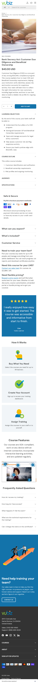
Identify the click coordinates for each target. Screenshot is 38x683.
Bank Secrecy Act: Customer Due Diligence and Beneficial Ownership (18, 15)
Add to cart (25, 106)
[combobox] (19, 7)
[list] (19, 36)
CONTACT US (8, 600)
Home (3, 13)
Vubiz (8, 675)
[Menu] (35, 3)
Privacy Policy (6, 678)
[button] (31, 3)
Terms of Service (16, 678)
